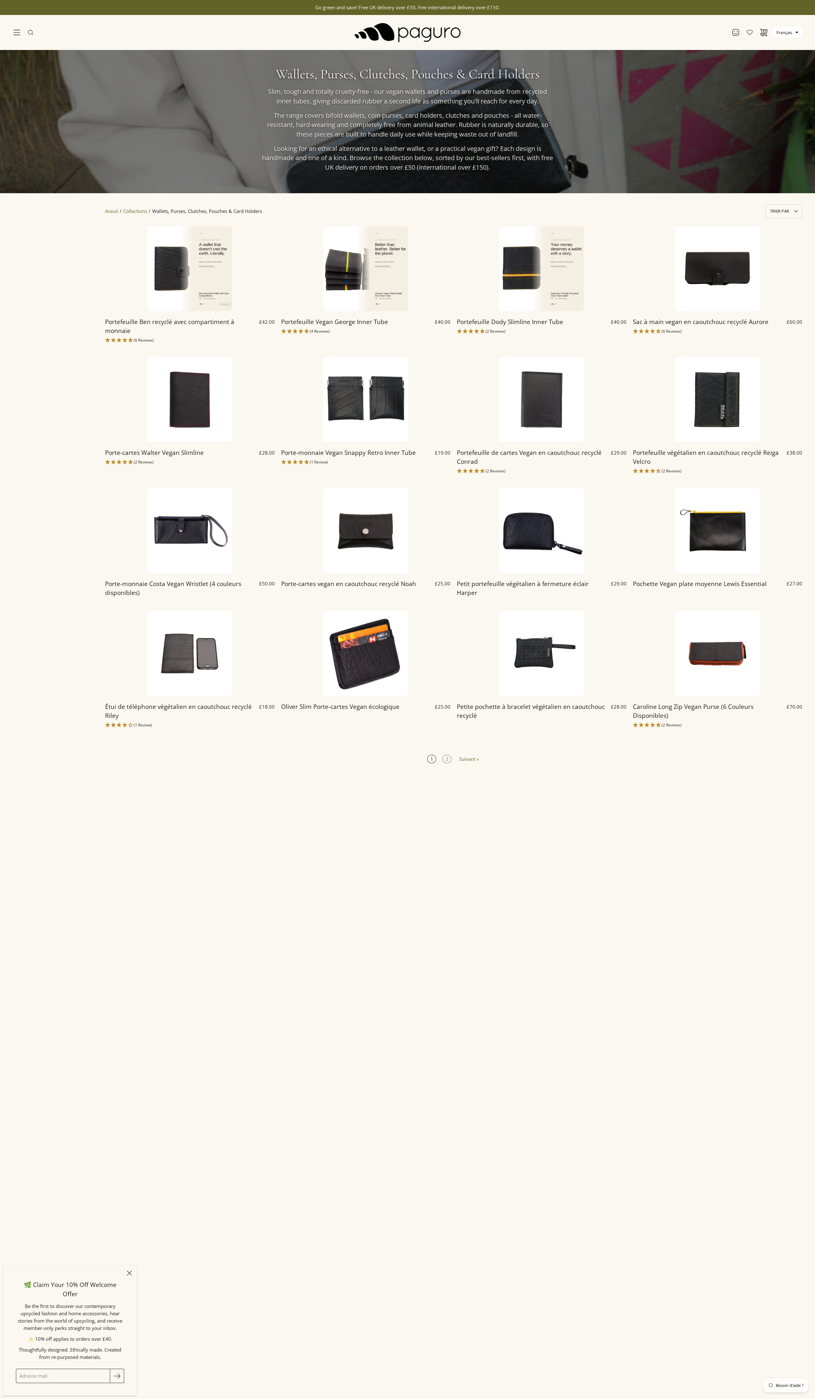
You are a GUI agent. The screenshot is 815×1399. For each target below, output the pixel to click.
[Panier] (764, 32)
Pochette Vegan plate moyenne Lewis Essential (700, 584)
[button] (787, 32)
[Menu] (17, 32)
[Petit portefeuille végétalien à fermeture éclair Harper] (541, 530)
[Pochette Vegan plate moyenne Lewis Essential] (717, 530)
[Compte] (736, 32)
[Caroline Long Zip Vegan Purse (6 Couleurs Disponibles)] (717, 653)
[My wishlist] (750, 32)
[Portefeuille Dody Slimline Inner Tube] (541, 268)
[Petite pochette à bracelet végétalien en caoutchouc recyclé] (541, 653)
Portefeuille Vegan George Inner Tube (334, 322)
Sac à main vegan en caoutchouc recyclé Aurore (701, 322)
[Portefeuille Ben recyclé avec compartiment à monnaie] (189, 268)
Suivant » (469, 759)
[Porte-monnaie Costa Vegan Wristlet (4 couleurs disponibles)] (189, 530)
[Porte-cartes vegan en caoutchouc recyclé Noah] (365, 530)
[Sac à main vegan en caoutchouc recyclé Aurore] (717, 268)
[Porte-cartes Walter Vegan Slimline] (189, 399)
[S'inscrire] (117, 1376)
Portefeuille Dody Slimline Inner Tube (510, 322)
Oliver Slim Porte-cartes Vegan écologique (340, 706)
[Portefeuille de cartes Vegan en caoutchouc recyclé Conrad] (541, 399)
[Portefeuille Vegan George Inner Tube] (365, 268)
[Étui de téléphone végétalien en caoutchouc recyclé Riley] (189, 653)
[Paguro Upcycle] (408, 32)
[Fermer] (129, 1273)
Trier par (779, 211)
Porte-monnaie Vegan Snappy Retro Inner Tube (348, 452)
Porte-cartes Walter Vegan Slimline (154, 452)
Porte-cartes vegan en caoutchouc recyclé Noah (348, 584)
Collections (135, 211)
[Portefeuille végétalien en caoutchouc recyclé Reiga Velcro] (717, 399)
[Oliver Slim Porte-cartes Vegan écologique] (365, 653)
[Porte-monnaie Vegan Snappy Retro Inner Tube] (365, 399)
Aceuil (111, 211)
